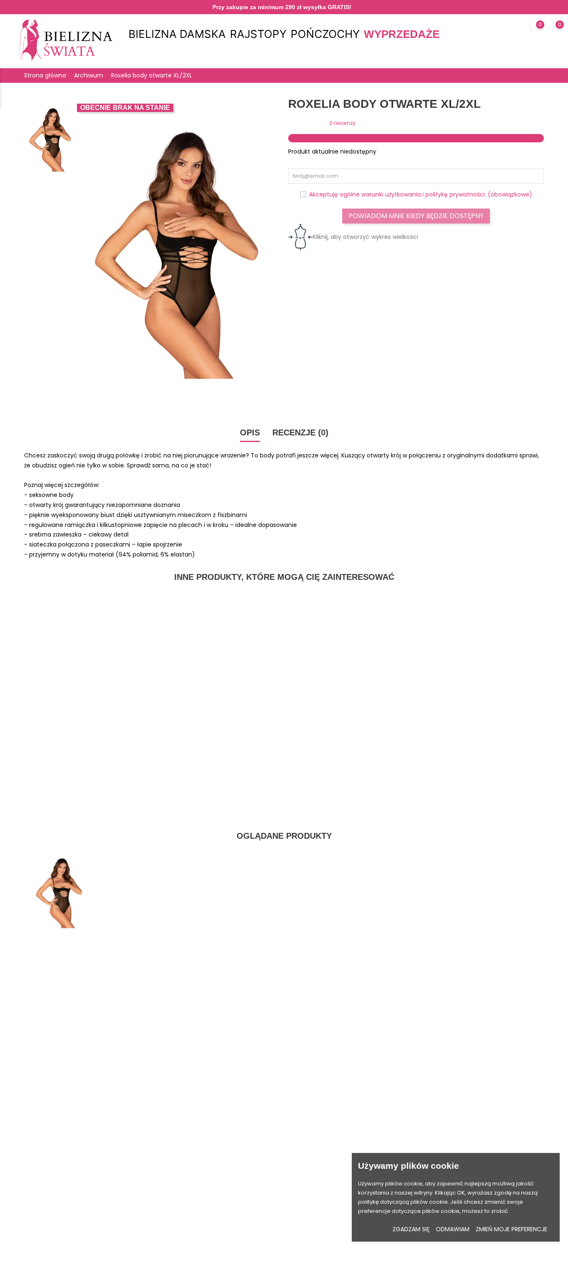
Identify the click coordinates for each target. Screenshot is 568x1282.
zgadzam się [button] (411, 1229)
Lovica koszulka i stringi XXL (484, 622)
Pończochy (325, 34)
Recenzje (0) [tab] (300, 432)
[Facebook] (42, 1237)
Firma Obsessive (178, 1154)
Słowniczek (171, 1180)
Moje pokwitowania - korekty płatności (340, 1154)
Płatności (234, 1167)
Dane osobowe (309, 1115)
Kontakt (232, 1193)
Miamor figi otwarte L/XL (218, 622)
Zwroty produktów (312, 1128)
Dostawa (234, 1115)
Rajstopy (258, 34)
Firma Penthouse (179, 1141)
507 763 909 (48, 1166)
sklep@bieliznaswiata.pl (65, 1179)
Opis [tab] (250, 432)
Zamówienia (305, 1141)
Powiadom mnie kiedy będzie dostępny (416, 216)
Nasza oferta (173, 1128)
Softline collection (180, 1167)
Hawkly (347, 1271)
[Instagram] (57, 1237)
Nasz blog (235, 1218)
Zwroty (231, 1128)
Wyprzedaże (402, 34)
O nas (230, 1180)
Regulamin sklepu (246, 1154)
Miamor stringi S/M (84, 622)
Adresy (297, 1167)
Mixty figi (350, 622)
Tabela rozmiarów (181, 1115)
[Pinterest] (73, 1237)
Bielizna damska (177, 34)
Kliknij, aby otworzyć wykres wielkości (365, 237)
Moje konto (237, 1206)
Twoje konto (318, 1097)
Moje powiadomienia (317, 1180)
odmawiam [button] (452, 1229)
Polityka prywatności (249, 1141)
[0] (532, 35)
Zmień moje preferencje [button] (511, 1229)
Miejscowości (174, 1193)
